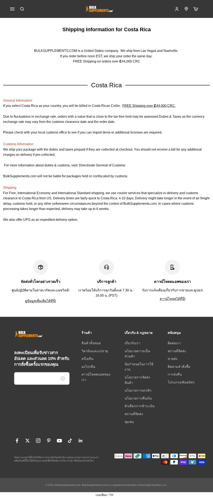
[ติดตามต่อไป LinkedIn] (80, 440)
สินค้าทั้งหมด (91, 343)
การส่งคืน (175, 374)
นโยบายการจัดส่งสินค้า (137, 380)
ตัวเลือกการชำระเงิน (140, 406)
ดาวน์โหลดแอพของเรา (96, 377)
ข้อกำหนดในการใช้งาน (139, 366)
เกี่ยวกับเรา (132, 343)
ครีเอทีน (87, 359)
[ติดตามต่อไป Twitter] (27, 440)
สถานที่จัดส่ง (134, 414)
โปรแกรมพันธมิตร (181, 382)
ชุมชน (129, 422)
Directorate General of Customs (102, 165)
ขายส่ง (172, 359)
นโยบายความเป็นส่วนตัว (137, 353)
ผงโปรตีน (88, 366)
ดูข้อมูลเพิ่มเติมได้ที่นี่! (40, 301)
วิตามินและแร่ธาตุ (95, 351)
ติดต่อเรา (174, 343)
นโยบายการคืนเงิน (138, 398)
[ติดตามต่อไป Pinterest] (49, 440)
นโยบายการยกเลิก (138, 390)
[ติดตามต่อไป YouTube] (59, 440)
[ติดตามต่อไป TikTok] (70, 440)
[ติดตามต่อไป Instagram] (38, 440)
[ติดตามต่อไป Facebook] (17, 440)
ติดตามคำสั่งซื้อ (179, 366)
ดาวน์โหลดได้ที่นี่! (172, 299)
